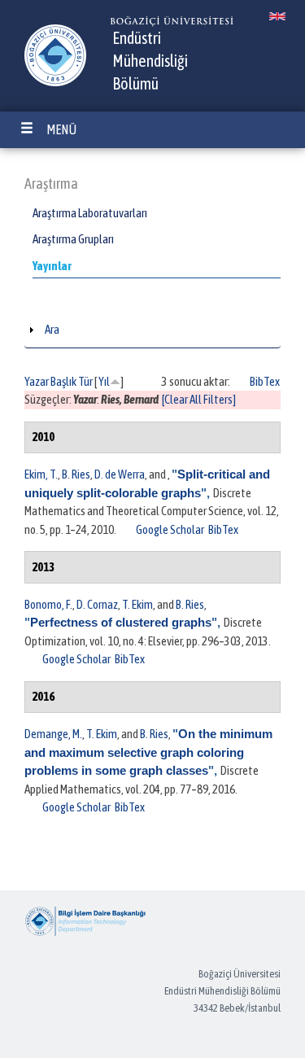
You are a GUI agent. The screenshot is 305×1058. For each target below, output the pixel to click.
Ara (52, 329)
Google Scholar (170, 529)
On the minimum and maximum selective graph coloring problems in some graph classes (148, 752)
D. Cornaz (97, 604)
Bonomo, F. (48, 604)
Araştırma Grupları (73, 239)
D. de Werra (119, 474)
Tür (85, 381)
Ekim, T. (41, 474)
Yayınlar (52, 266)
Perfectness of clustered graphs (120, 622)
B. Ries (76, 474)
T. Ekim (137, 604)
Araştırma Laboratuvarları (90, 213)
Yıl (104, 381)
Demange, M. (53, 734)
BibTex (265, 381)
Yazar (36, 381)
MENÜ (61, 129)
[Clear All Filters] (199, 399)
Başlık (63, 381)
